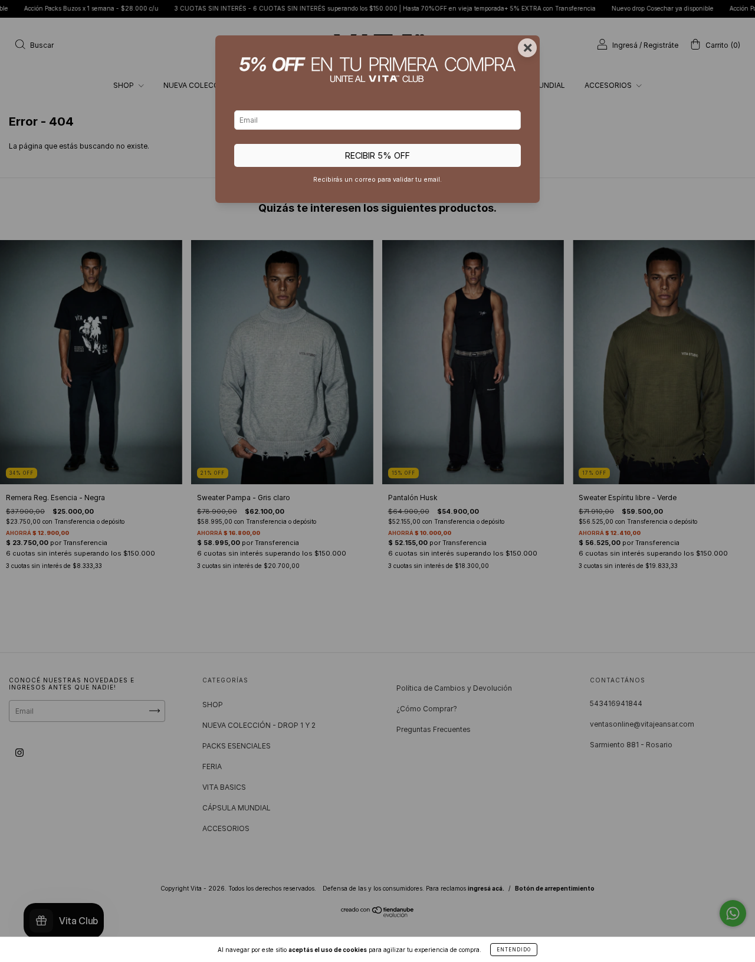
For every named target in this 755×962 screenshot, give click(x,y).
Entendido (514, 950)
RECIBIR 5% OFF (377, 155)
